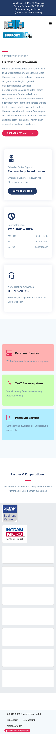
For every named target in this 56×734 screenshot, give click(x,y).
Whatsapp (39, 3)
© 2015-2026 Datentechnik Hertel (24, 714)
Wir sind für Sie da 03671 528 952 (29, 6)
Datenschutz (29, 720)
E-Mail (28, 3)
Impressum (12, 720)
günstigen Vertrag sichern (17, 731)
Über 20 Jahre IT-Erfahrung (29, 12)
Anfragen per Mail (17, 133)
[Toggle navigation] (50, 23)
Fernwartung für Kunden (29, 9)
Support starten (22, 191)
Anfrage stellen (14, 726)
